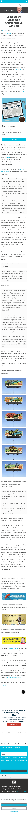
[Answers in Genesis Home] (4, 1)
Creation (9, 33)
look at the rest (13, 648)
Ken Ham (3, 5)
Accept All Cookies (14, 804)
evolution (19, 69)
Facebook (11, 743)
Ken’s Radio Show (11, 5)
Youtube (22, 743)
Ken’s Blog (18, 5)
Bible (8, 157)
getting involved (14, 777)
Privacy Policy (22, 757)
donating (23, 775)
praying (3, 685)
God (22, 91)
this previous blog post (14, 677)
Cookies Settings (14, 811)
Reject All (14, 808)
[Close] (24, 795)
